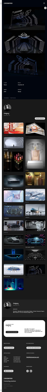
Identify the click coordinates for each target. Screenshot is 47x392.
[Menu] (44, 3)
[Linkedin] (31, 371)
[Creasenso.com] (8, 3)
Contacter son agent (12, 332)
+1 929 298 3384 (16, 358)
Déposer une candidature (34, 347)
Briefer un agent (9, 347)
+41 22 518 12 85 (16, 359)
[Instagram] (27, 371)
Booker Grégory (40, 118)
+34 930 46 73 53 (16, 360)
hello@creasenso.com (32, 357)
